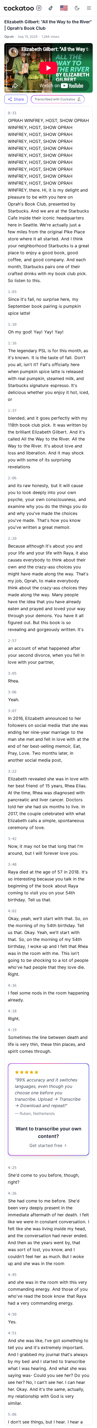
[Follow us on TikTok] (51, 8)
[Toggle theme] (77, 8)
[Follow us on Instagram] (39, 8)
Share (19, 99)
